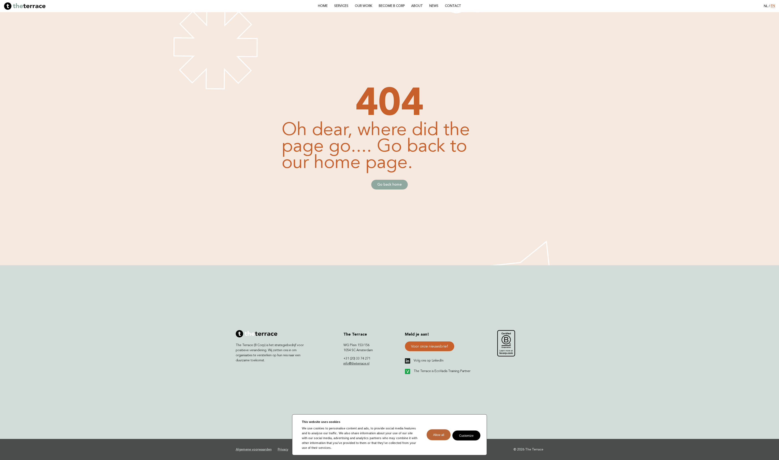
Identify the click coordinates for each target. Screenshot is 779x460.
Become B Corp (392, 6)
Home (323, 6)
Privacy (283, 449)
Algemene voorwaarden (254, 449)
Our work (363, 6)
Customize (466, 435)
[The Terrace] (25, 6)
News (433, 6)
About (417, 6)
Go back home (389, 184)
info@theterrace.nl (356, 363)
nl (766, 6)
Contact (453, 6)
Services (341, 6)
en (773, 6)
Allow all (438, 434)
